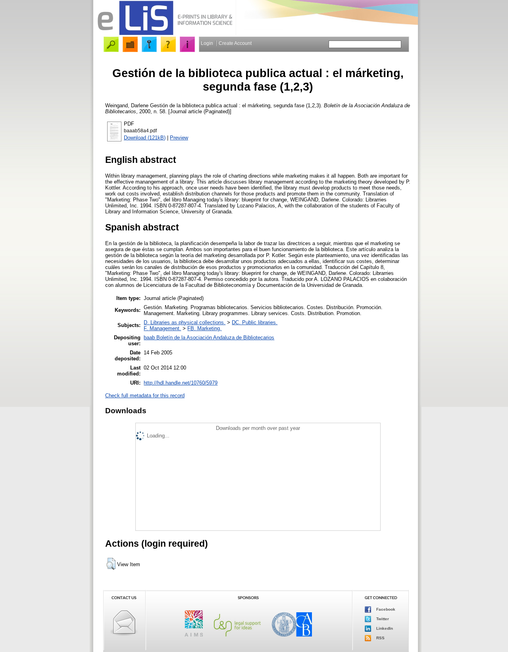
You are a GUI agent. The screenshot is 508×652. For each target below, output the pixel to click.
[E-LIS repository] (164, 34)
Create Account (235, 43)
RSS (380, 638)
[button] (110, 564)
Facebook (385, 609)
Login (207, 43)
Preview (179, 138)
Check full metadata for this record (145, 396)
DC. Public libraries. (254, 322)
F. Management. (162, 328)
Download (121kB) (144, 138)
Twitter (382, 619)
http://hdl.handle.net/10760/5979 (180, 383)
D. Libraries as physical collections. (184, 322)
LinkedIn (384, 628)
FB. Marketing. (204, 328)
